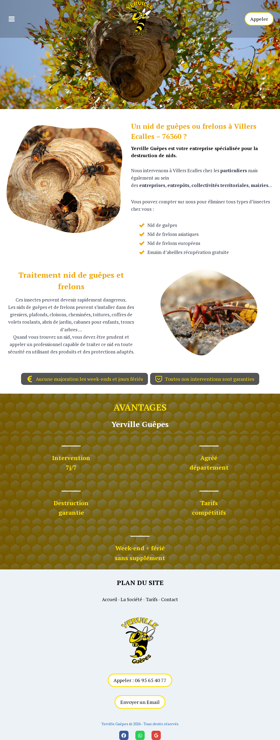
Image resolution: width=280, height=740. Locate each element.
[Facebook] (124, 735)
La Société (131, 599)
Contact (169, 599)
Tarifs (152, 599)
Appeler (259, 19)
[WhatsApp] (140, 735)
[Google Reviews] (156, 735)
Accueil (109, 599)
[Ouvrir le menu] (11, 19)
